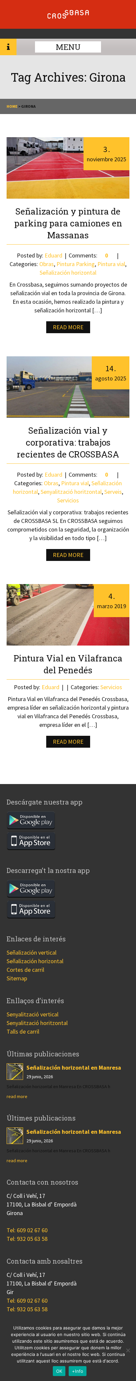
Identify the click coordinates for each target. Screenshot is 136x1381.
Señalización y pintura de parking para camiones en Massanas (68, 223)
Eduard (53, 255)
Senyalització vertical (32, 1014)
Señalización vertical (31, 952)
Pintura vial (111, 264)
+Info (77, 1371)
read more (17, 1096)
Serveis (113, 491)
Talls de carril (23, 1031)
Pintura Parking (75, 264)
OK (59, 1371)
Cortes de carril (25, 969)
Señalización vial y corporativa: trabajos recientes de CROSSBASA (68, 442)
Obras (46, 264)
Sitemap (17, 978)
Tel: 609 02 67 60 (27, 1230)
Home (12, 106)
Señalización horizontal (68, 272)
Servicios (68, 500)
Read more (68, 327)
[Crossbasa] (68, 16)
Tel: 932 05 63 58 (27, 1239)
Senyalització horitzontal (71, 491)
